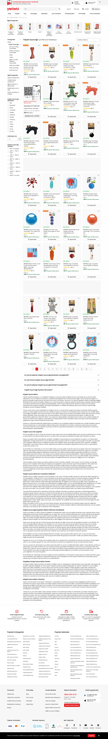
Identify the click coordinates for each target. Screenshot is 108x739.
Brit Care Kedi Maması (76, 650)
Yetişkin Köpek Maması (44, 636)
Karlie (11, 126)
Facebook (74, 728)
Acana (56, 647)
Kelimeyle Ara (12, 136)
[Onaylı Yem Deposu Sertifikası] (47, 726)
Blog (27, 694)
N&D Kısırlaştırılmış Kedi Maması (76, 674)
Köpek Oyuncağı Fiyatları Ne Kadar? (38, 390)
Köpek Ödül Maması (13, 78)
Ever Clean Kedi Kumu (91, 677)
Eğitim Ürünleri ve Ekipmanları (13, 85)
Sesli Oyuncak (13, 70)
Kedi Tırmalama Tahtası (13, 665)
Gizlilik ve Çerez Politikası (52, 711)
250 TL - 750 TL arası (14, 152)
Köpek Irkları (29, 704)
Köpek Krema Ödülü (12, 677)
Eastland (12, 115)
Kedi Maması (10, 636)
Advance (57, 658)
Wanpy (56, 664)
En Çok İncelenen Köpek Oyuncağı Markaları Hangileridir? (46, 375)
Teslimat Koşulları (50, 701)
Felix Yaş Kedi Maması (91, 636)
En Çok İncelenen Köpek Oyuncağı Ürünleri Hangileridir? (46, 385)
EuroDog (12, 119)
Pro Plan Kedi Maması (75, 636)
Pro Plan (57, 636)
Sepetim (97, 9)
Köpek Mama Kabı (43, 651)
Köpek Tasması (43, 654)
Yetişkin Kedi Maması (12, 644)
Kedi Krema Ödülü (11, 674)
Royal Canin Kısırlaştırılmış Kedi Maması (77, 666)
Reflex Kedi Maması (75, 655)
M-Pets (12, 131)
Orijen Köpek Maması (91, 664)
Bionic (11, 108)
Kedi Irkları (29, 701)
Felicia (56, 653)
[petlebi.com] (8, 17)
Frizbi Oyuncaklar (14, 65)
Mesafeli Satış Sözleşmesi (52, 697)
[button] (100, 27)
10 (73, 369)
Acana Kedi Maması (75, 647)
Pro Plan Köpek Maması (92, 641)
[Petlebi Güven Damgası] (37, 726)
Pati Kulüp (82, 14)
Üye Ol (69, 9)
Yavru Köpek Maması (28, 669)
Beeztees (12, 105)
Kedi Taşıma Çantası (12, 657)
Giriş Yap (76, 9)
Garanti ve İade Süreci (51, 704)
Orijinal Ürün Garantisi (13, 697)
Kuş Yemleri (41, 663)
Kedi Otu (25, 653)
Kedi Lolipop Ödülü (43, 677)
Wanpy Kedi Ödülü (75, 678)
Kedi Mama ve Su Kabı (29, 636)
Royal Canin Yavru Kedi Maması (92, 670)
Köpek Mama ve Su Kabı (13, 89)
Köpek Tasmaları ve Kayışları (13, 93)
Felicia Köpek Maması (91, 658)
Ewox (11, 122)
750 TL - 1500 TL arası (14, 156)
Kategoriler (11, 39)
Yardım (87, 9)
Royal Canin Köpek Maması (93, 644)
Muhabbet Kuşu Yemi (44, 665)
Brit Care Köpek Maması (92, 655)
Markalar (44, 14)
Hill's (56, 641)
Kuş (25, 14)
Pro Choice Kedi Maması (92, 639)
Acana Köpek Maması (92, 653)
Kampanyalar (69, 14)
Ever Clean (57, 669)
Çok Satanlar (56, 14)
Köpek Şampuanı (43, 660)
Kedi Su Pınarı (10, 668)
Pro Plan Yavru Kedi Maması (93, 667)
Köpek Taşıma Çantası (44, 646)
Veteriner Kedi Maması (44, 671)
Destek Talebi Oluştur (72, 705)
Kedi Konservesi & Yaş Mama (12, 650)
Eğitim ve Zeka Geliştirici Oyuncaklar (13, 61)
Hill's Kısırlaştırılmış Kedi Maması (76, 670)
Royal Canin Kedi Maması (77, 639)
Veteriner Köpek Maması (45, 674)
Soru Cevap (29, 697)
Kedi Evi (25, 655)
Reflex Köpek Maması (91, 661)
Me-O (56, 667)
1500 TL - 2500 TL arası (15, 160)
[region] (14, 114)
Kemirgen (34, 14)
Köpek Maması (27, 667)
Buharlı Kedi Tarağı (28, 664)
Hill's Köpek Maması (91, 647)
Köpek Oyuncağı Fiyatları (13, 145)
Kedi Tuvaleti (10, 663)
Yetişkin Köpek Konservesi (12, 81)
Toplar (11, 57)
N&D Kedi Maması (75, 644)
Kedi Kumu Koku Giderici (29, 639)
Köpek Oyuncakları (43, 649)
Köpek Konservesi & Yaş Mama (45, 639)
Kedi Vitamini (26, 641)
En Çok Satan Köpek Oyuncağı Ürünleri (39, 380)
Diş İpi (11, 55)
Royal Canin (58, 639)
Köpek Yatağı (42, 657)
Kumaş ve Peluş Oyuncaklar (14, 47)
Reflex (56, 655)
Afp (11, 103)
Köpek (17, 14)
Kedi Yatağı (26, 647)
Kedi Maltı (25, 661)
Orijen (56, 661)
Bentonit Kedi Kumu (12, 671)
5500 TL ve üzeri (14, 175)
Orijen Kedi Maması (75, 658)
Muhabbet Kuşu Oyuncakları (46, 668)
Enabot (12, 117)
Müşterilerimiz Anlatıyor (14, 704)
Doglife (12, 112)
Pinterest (98, 728)
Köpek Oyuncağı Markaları (13, 100)
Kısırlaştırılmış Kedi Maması (14, 641)
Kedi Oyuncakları (11, 660)
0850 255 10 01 (70, 694)
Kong (11, 129)
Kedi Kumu (10, 647)
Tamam (91, 735)
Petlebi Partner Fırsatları (14, 701)
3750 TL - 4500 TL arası (15, 168)
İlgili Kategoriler (13, 75)
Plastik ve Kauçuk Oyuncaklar (14, 51)
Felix (56, 675)
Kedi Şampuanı (27, 658)
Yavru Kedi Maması (12, 639)
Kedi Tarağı (26, 650)
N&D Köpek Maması (91, 650)
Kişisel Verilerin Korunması (52, 707)
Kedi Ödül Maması (12, 654)
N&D (56, 644)
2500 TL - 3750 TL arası (15, 164)
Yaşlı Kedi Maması (27, 672)
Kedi (9, 14)
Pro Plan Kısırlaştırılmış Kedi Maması (77, 662)
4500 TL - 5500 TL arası (15, 172)
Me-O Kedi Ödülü (90, 674)
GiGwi (11, 124)
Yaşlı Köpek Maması (28, 675)
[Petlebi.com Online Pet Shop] (13, 9)
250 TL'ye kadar (14, 148)
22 (86, 369)
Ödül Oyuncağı (13, 68)
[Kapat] (100, 2)
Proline (56, 672)
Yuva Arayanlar (95, 14)
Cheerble (12, 110)
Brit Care (57, 650)
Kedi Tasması (26, 644)
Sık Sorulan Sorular (50, 694)
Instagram (67, 728)
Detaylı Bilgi (76, 735)
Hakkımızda (10, 694)
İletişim (9, 707)
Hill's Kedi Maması (75, 641)
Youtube (85, 728)
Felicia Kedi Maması (75, 653)
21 (81, 369)
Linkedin (92, 728)
